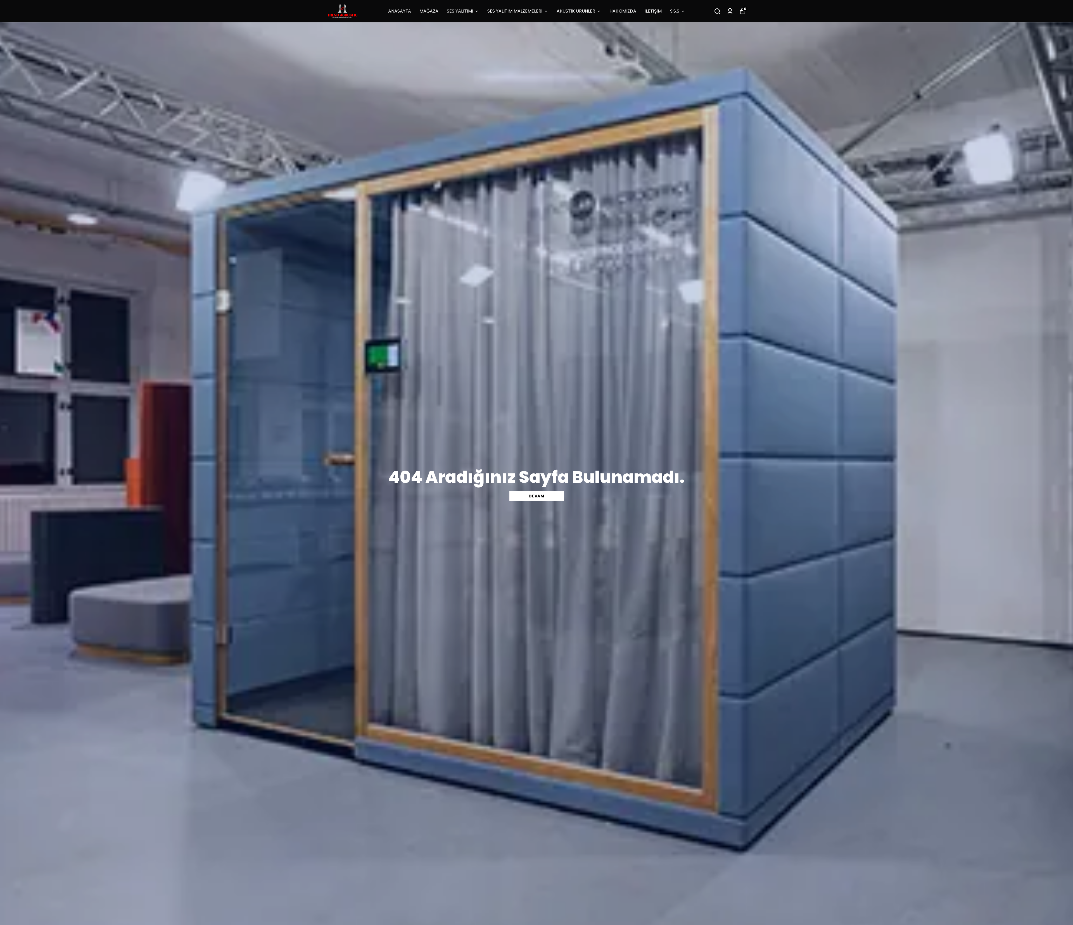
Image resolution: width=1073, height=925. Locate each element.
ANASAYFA (399, 11)
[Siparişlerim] (730, 11)
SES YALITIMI (460, 11)
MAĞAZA (428, 11)
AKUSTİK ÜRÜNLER (576, 11)
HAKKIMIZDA (622, 11)
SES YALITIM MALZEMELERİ (514, 11)
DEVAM (536, 496)
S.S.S (674, 11)
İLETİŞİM (653, 11)
